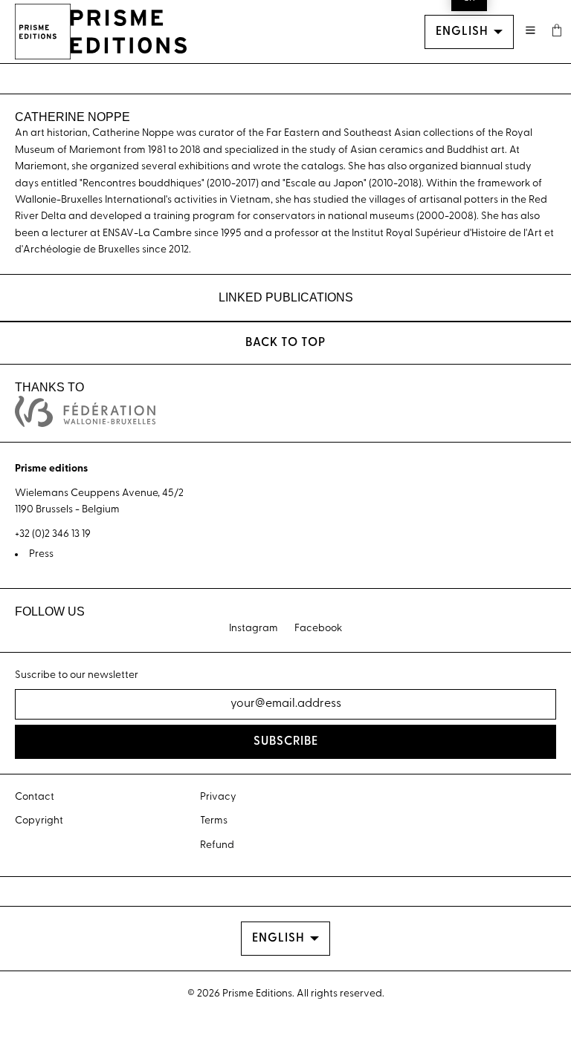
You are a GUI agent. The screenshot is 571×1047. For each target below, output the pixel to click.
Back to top (285, 343)
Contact (34, 797)
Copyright (39, 820)
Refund (217, 845)
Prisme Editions (257, 993)
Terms (214, 820)
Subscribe (286, 742)
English (462, 32)
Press (41, 554)
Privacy (218, 797)
